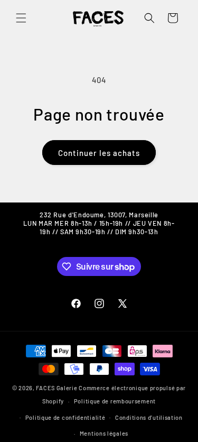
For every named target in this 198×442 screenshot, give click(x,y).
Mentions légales (104, 433)
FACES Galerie (56, 387)
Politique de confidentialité (65, 417)
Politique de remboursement (115, 401)
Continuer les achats (99, 153)
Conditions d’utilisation (149, 417)
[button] (21, 18)
